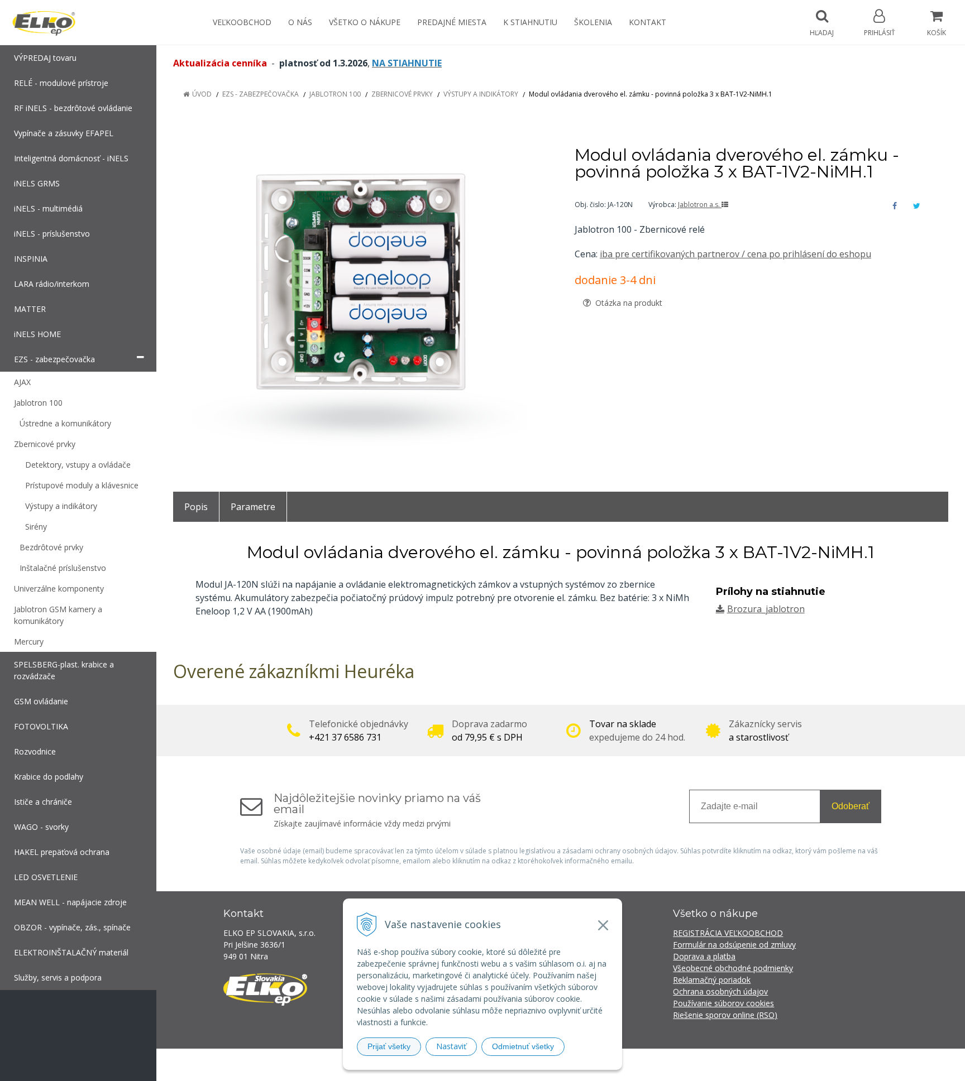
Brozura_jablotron (766, 609)
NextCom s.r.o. (683, 1064)
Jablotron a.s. (700, 204)
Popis (196, 507)
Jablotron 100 (335, 94)
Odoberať (851, 806)
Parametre (253, 507)
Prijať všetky (388, 1046)
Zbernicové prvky (402, 94)
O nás (300, 22)
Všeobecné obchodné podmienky (733, 968)
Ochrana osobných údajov (720, 991)
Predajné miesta (451, 22)
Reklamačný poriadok (712, 979)
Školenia (593, 22)
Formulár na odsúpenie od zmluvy (734, 944)
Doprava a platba (704, 956)
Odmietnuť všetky (523, 1046)
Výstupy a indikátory (480, 94)
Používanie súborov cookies (723, 1003)
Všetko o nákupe (364, 22)
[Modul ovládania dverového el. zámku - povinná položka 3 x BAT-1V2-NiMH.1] (360, 299)
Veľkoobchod (242, 22)
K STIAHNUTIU (530, 22)
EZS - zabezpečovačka (260, 94)
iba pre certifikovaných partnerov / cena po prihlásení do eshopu (735, 254)
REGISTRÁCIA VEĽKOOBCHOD (728, 933)
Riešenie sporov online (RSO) (725, 1015)
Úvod (202, 94)
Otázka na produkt (627, 302)
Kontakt (647, 22)
